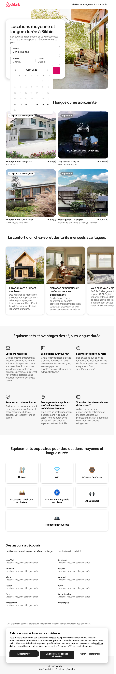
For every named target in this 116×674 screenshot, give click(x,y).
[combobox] (35, 52)
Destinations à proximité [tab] (69, 551)
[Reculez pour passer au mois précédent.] (15, 70)
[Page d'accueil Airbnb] (13, 4)
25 (20, 104)
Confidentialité (46, 669)
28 (37, 104)
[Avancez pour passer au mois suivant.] (48, 70)
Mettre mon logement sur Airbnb (89, 4)
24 (15, 104)
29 (42, 104)
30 (48, 104)
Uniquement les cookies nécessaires (57, 655)
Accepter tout (23, 654)
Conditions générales (65, 669)
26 (26, 104)
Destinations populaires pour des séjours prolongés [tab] (29, 551)
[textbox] (23, 61)
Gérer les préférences (90, 654)
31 (15, 110)
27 (31, 104)
